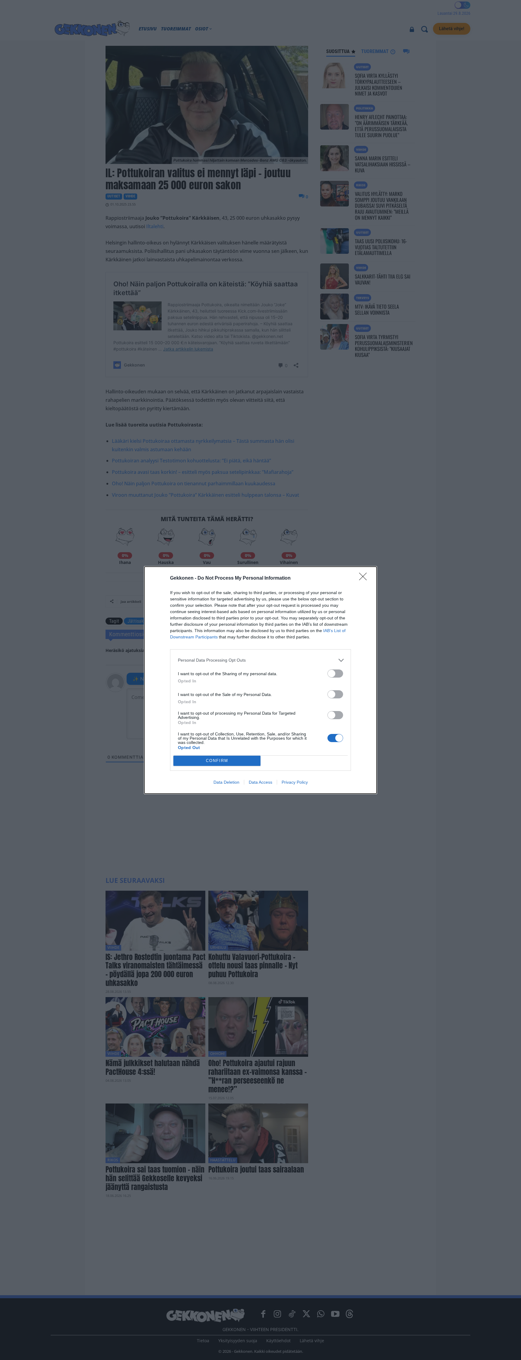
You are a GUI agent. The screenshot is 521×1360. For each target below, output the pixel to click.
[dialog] (260, 680)
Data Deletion (226, 782)
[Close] (365, 578)
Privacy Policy (295, 782)
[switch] (335, 673)
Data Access (260, 782)
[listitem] (260, 660)
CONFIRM (217, 760)
